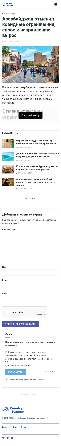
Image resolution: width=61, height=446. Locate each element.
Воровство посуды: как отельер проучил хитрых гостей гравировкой (36, 142)
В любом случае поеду (19, 365)
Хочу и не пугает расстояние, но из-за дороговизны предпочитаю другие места (25, 353)
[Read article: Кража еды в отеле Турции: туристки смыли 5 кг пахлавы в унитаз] (8, 169)
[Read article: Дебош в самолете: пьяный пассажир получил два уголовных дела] (8, 156)
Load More (30, 199)
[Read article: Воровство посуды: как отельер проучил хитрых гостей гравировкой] (8, 143)
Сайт (4, 293)
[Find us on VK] (3, 437)
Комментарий (10, 229)
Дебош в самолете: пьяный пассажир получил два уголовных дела (37, 155)
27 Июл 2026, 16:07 (25, 160)
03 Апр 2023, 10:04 (10, 41)
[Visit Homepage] (7, 4)
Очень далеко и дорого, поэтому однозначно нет (28, 360)
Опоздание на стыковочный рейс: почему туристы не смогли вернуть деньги (36, 182)
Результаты (49, 371)
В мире (12, 13)
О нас (23, 427)
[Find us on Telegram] (8, 437)
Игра (15, 427)
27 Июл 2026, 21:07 (25, 147)
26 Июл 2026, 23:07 (25, 189)
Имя (4, 267)
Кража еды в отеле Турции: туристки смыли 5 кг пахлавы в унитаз (37, 168)
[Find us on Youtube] (12, 437)
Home (4, 13)
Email (5, 280)
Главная (5, 427)
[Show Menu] (55, 4)
